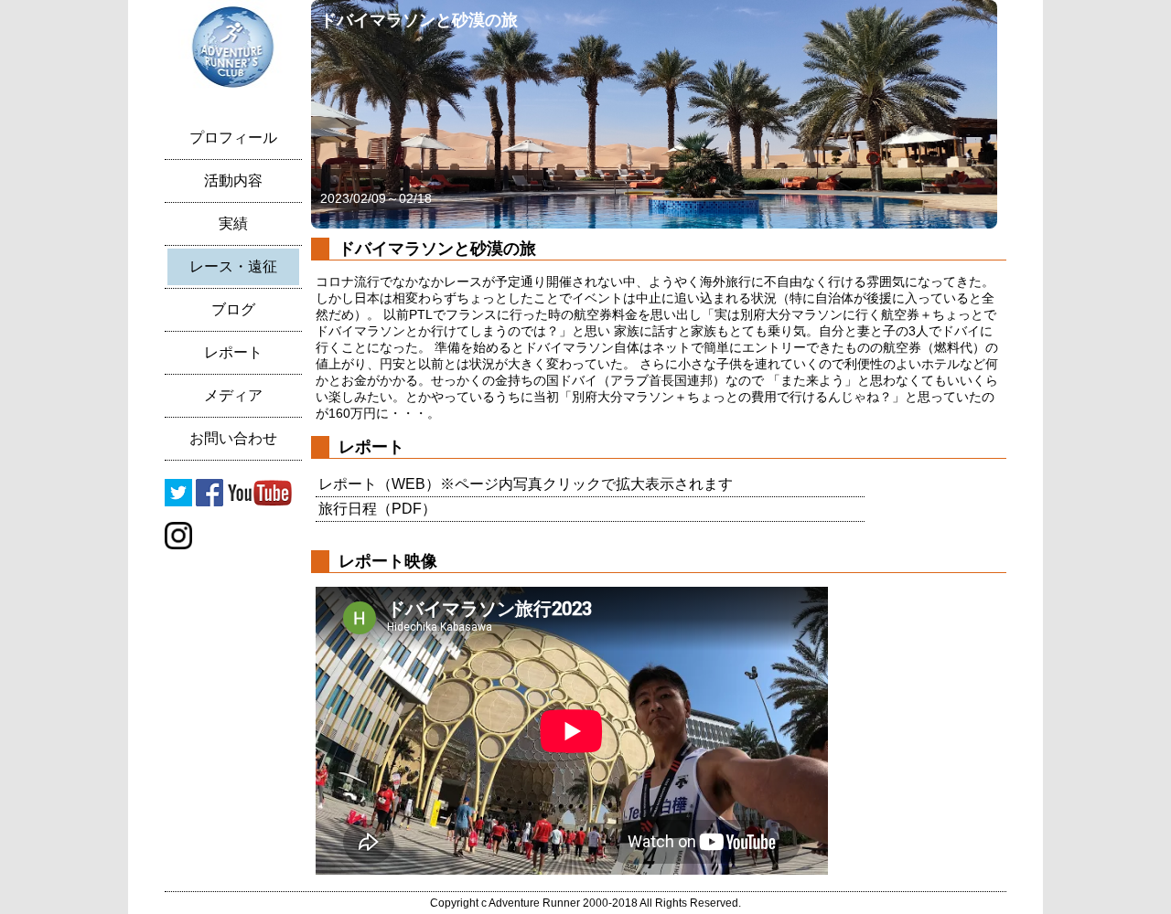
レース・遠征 (233, 266)
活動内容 (233, 180)
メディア (233, 395)
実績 (233, 223)
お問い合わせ (233, 438)
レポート (233, 352)
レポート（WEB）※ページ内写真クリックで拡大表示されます (525, 484)
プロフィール (233, 137)
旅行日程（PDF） (377, 508)
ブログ (233, 309)
